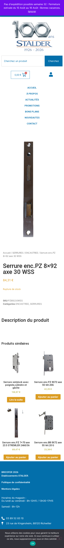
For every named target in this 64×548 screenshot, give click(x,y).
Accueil (6, 252)
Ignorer (32, 11)
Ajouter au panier (48, 396)
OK (32, 543)
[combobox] (22, 61)
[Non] (59, 538)
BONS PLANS (32, 111)
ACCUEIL (32, 87)
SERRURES (17, 252)
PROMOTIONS (32, 105)
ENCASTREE (31, 252)
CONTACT (32, 123)
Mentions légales (10, 489)
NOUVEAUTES (32, 117)
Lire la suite (16, 399)
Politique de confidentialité (15, 482)
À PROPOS (32, 93)
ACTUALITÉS (32, 99)
